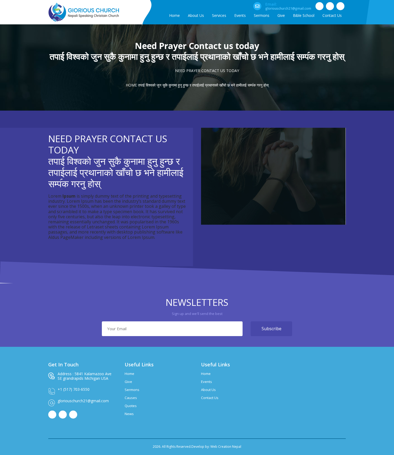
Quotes (131, 405)
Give (128, 381)
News (129, 413)
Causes (131, 397)
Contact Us (209, 397)
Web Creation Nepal (225, 446)
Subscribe (271, 329)
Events (206, 381)
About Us (208, 389)
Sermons (132, 389)
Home (131, 85)
